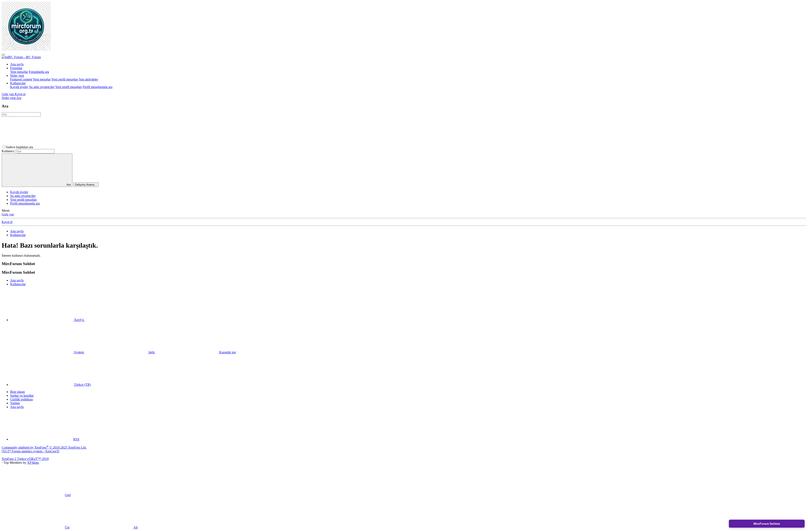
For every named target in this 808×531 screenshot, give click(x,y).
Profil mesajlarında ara (97, 87)
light (151, 352)
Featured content (21, 79)
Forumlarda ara (39, 72)
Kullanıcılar (18, 83)
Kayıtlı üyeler (19, 87)
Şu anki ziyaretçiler (41, 87)
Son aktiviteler (88, 79)
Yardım (15, 403)
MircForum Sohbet (767, 523)
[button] (65, 147)
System (79, 352)
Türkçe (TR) (82, 384)
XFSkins (33, 462)
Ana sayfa (17, 64)
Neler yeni (17, 75)
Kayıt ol (7, 222)
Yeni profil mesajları (64, 79)
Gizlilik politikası (21, 399)
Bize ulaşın (17, 392)
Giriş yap (8, 214)
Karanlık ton (227, 352)
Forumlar (16, 68)
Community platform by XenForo (44, 447)
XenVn (79, 320)
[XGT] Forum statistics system (30, 451)
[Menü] (3, 54)
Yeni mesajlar (19, 72)
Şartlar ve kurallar (22, 395)
